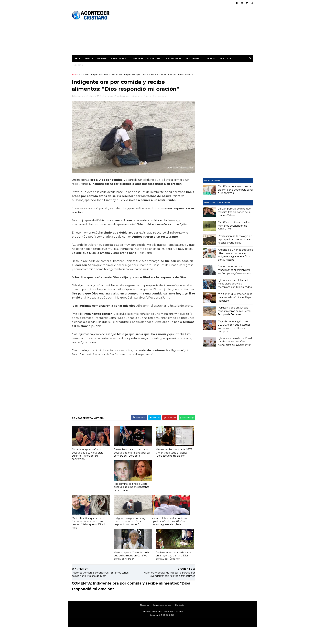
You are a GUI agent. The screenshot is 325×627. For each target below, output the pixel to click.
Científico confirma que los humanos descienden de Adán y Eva (234, 225)
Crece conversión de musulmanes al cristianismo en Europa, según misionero (234, 270)
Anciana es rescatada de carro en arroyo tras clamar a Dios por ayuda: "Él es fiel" (173, 555)
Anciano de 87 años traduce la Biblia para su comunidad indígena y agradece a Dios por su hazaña (235, 254)
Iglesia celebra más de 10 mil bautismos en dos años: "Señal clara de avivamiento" (235, 341)
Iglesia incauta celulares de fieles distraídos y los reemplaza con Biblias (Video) (235, 283)
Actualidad (193, 58)
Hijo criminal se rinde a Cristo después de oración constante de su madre (131, 487)
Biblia (89, 58)
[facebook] (236, 3)
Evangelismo (119, 58)
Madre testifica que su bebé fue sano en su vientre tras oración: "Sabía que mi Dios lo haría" (89, 523)
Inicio (77, 58)
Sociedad (153, 58)
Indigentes (96, 74)
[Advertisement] (191, 31)
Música (78, 65)
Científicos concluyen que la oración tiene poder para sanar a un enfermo (235, 189)
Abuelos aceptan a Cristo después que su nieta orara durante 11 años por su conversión (87, 454)
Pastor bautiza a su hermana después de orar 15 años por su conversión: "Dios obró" (132, 452)
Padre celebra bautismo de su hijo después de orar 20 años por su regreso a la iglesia (169, 521)
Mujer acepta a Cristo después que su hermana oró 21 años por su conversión (131, 555)
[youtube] (252, 3)
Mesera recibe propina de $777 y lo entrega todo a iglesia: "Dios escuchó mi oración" (174, 452)
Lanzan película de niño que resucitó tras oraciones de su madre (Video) (234, 212)
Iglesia (102, 58)
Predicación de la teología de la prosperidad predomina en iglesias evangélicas (235, 239)
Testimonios (172, 58)
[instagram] (242, 3)
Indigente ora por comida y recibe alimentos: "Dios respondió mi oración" (130, 521)
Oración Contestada (112, 74)
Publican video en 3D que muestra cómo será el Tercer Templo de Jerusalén (234, 311)
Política (225, 58)
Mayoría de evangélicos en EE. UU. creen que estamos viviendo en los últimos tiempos (234, 326)
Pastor (138, 58)
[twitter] (247, 3)
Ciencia (210, 58)
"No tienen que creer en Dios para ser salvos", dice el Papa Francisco (235, 297)
